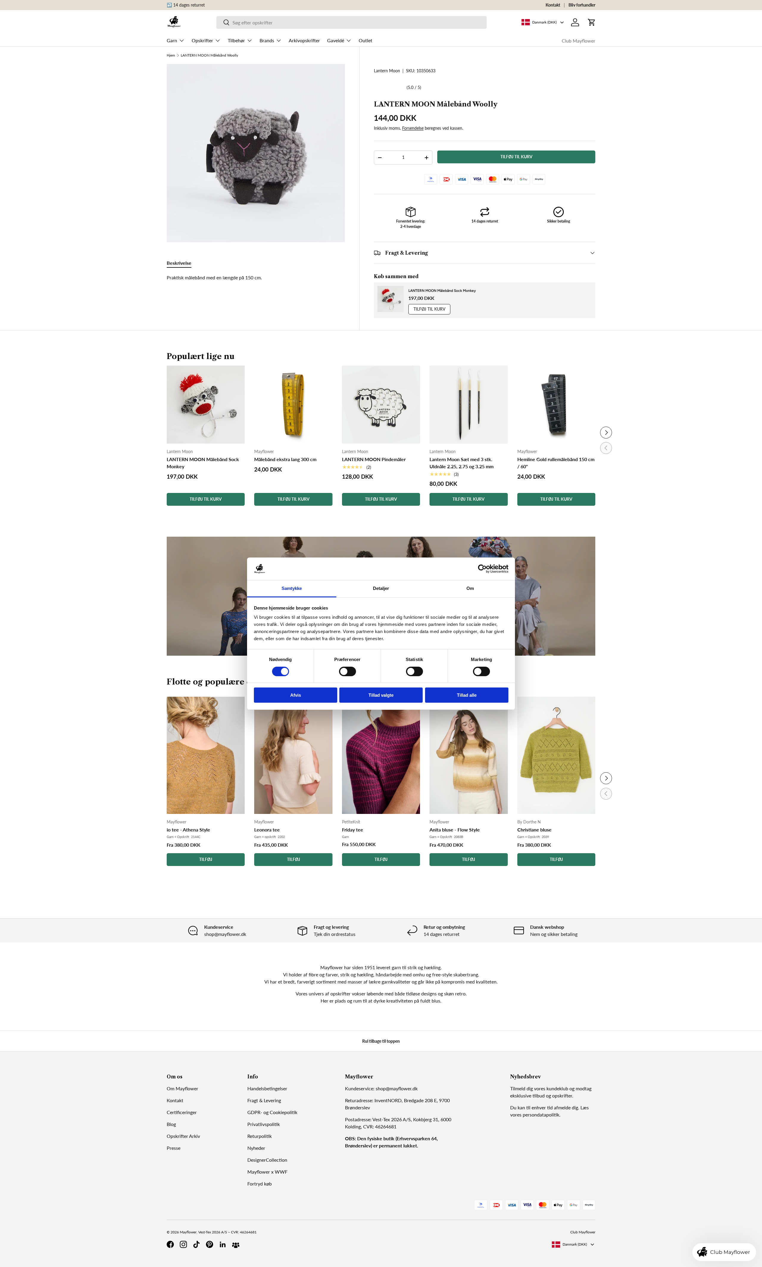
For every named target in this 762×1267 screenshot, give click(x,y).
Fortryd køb (259, 1183)
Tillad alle (467, 695)
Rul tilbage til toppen (381, 1041)
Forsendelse (413, 128)
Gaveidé (335, 40)
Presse (173, 1148)
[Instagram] (183, 1244)
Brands (267, 40)
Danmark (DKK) (575, 1244)
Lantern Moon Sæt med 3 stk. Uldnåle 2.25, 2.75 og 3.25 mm (462, 462)
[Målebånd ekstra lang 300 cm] (293, 405)
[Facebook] (170, 1244)
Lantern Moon (387, 70)
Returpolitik (259, 1136)
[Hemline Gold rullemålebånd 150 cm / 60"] (556, 405)
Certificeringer (182, 1112)
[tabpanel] (256, 277)
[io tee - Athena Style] (206, 755)
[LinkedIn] (222, 1244)
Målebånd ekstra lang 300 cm (285, 459)
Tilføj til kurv (516, 156)
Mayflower (188, 1232)
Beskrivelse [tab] (179, 263)
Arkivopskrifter (304, 40)
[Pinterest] (209, 1244)
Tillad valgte (381, 695)
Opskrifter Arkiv (183, 1136)
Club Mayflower (578, 40)
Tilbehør (236, 40)
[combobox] (351, 22)
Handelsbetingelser (267, 1088)
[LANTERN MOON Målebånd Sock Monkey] (206, 405)
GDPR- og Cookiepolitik (272, 1112)
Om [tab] (470, 588)
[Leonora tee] (293, 755)
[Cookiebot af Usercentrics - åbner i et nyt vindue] (482, 568)
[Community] (235, 1244)
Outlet (365, 40)
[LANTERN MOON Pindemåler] (381, 405)
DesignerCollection (267, 1160)
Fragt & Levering (264, 1100)
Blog (171, 1124)
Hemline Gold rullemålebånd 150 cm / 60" (555, 462)
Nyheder (256, 1148)
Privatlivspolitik (263, 1124)
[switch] (347, 671)
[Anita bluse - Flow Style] (469, 755)
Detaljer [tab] (381, 588)
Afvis (295, 695)
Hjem (171, 55)
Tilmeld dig (521, 1088)
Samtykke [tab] (292, 588)
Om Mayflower (182, 1088)
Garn (172, 40)
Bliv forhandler (582, 4)
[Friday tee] (381, 755)
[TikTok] (196, 1244)
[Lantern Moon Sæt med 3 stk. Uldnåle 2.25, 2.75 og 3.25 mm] (469, 405)
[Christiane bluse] (556, 755)
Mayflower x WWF (267, 1171)
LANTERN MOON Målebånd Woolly (209, 55)
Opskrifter (202, 40)
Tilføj (205, 859)
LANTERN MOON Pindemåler (374, 459)
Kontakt (553, 4)
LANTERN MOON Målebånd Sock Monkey (442, 291)
